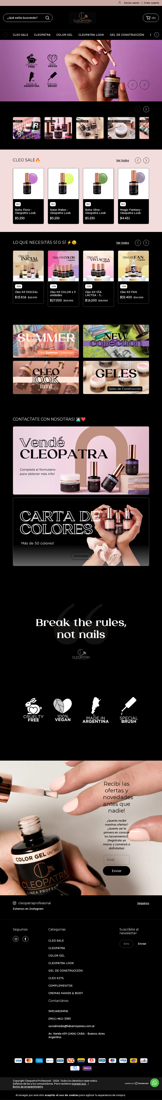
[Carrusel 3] (46, 377)
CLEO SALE (20, 35)
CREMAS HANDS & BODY (65, 993)
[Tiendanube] (136, 1083)
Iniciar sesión (131, 2)
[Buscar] (47, 17)
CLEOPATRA (42, 35)
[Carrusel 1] (46, 341)
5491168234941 (58, 1011)
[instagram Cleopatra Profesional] (16, 939)
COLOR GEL (64, 35)
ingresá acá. (79, 1083)
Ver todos (122, 160)
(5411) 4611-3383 (59, 1018)
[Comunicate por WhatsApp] (154, 1082)
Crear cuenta (151, 2)
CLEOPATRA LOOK (91, 35)
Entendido (137, 1094)
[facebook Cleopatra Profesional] (25, 939)
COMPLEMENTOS (60, 985)
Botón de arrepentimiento (28, 1086)
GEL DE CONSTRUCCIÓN (127, 35)
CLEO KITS (56, 978)
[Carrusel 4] (116, 377)
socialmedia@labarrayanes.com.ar (71, 1026)
